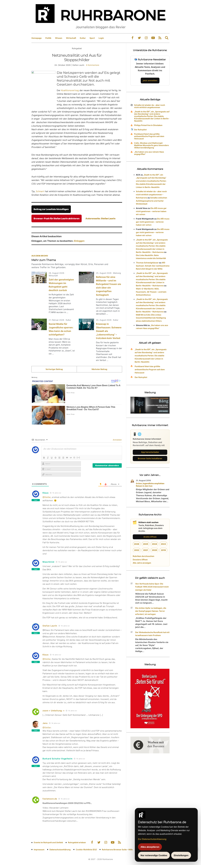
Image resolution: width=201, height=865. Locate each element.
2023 (163, 544)
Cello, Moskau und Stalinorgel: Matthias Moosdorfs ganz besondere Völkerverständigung (151, 145)
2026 (136, 544)
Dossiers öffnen (140, 559)
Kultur (83, 38)
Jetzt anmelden (150, 80)
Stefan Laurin (50, 625)
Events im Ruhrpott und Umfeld (48, 842)
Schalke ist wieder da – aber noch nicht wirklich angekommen (149, 106)
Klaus (46, 654)
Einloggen (79, 240)
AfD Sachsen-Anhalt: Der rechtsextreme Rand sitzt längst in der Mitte (152, 265)
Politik (48, 38)
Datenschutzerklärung (60, 849)
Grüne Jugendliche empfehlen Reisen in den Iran (150, 484)
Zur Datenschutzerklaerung (152, 839)
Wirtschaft (71, 38)
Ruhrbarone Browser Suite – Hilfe (117, 849)
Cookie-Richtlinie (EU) (86, 849)
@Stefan (47, 497)
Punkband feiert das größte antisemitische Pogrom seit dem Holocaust (149, 136)
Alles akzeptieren (150, 846)
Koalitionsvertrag (70, 90)
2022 (136, 550)
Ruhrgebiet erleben (77, 842)
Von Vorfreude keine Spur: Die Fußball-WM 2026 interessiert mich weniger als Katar (152, 587)
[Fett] (44, 457)
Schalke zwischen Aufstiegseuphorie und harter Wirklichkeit (151, 200)
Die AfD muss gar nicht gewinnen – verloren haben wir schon (151, 211)
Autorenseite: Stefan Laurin (100, 218)
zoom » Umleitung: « (53, 710)
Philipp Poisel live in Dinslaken (148, 125)
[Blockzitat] (67, 457)
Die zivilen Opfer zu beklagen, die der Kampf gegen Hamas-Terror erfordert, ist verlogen (150, 611)
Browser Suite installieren (150, 458)
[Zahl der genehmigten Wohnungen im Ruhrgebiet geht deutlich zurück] (39, 277)
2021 (145, 550)
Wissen (58, 38)
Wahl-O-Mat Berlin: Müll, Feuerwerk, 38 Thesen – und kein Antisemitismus (151, 292)
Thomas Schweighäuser (147, 262)
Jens (45, 723)
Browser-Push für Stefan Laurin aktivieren (56, 218)
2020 (154, 550)
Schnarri (40, 191)
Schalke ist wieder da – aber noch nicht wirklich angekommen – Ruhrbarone (151, 194)
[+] (78, 457)
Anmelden (117, 440)
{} (74, 457)
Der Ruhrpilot (140, 129)
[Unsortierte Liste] (63, 457)
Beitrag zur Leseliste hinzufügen (51, 209)
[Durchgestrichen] (55, 457)
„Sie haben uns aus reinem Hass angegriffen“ (149, 153)
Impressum (39, 849)
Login (101, 38)
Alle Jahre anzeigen (142, 563)
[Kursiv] (48, 457)
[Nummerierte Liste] (59, 457)
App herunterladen (150, 452)
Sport (92, 38)
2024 (154, 544)
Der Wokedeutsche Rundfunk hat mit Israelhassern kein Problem (152, 634)
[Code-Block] (71, 457)
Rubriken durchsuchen (143, 556)
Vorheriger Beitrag (54, 369)
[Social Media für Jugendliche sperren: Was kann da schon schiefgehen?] (39, 324)
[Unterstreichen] (52, 457)
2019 (163, 550)
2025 (145, 544)
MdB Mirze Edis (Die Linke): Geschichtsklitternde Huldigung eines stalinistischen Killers (151, 318)
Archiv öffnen (150, 537)
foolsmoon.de (50, 798)
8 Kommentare (92, 65)
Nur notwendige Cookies (154, 855)
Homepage (36, 38)
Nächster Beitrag (99, 369)
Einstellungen (181, 855)
